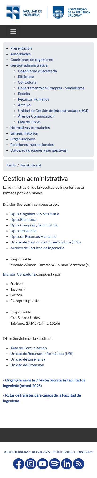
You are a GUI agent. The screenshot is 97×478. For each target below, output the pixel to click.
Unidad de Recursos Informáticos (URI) (41, 353)
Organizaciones (23, 139)
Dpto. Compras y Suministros (34, 225)
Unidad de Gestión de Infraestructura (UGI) (53, 110)
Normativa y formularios (30, 127)
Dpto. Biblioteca (23, 219)
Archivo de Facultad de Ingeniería (37, 247)
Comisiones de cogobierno (31, 59)
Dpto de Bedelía (23, 230)
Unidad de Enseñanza (27, 359)
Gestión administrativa (29, 65)
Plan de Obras (29, 122)
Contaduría (27, 82)
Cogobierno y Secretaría (37, 70)
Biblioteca (26, 76)
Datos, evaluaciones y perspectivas (38, 150)
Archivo (24, 104)
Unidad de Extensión (27, 365)
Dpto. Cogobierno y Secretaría (34, 213)
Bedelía (24, 93)
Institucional (31, 165)
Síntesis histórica (24, 133)
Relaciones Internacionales (32, 144)
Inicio (11, 165)
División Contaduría (19, 274)
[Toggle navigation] (13, 31)
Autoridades (20, 53)
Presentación (21, 48)
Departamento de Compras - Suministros (51, 87)
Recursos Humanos (33, 99)
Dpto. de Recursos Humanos (33, 236)
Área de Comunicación (36, 116)
